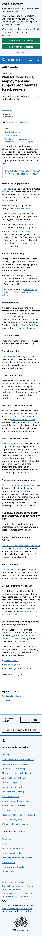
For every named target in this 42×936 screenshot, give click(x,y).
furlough (12, 668)
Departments (8, 839)
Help (4, 882)
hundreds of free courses (23, 419)
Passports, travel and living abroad (18, 814)
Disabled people (9, 782)
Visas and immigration (12, 819)
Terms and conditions (12, 889)
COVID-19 (14, 66)
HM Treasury (7, 110)
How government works (13, 867)
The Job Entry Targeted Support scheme (21, 545)
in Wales (15, 292)
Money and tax (9, 810)
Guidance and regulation (13, 848)
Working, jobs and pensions (13, 696)
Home (4, 66)
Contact (30, 886)
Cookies (22, 882)
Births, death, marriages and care (18, 759)
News (4, 843)
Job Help (29, 224)
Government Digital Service (15, 896)
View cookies (21, 52)
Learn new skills (11, 135)
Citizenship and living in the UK (16, 773)
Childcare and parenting (13, 768)
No (37, 719)
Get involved (8, 871)
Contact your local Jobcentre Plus (18, 485)
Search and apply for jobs (15, 132)
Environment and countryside (16, 801)
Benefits (6, 754)
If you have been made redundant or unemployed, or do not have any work (19, 140)
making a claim (11, 660)
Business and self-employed (15, 764)
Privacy (12, 882)
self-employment (12, 664)
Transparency (8, 862)
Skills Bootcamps (10, 443)
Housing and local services (14, 805)
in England (29, 289)
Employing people (10, 796)
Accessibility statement (13, 886)
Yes (26, 719)
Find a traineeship (10, 356)
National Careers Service (20, 231)
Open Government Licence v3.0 (17, 908)
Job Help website (21, 208)
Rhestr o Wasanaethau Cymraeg (17, 893)
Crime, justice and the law (14, 777)
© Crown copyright (21, 930)
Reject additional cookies (21, 46)
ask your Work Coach (30, 325)
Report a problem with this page (21, 730)
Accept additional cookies (21, 40)
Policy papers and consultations (17, 857)
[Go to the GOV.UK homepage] (11, 60)
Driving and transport (12, 787)
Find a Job (6, 188)
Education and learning (13, 791)
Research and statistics (13, 853)
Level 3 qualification (20, 416)
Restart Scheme (13, 569)
